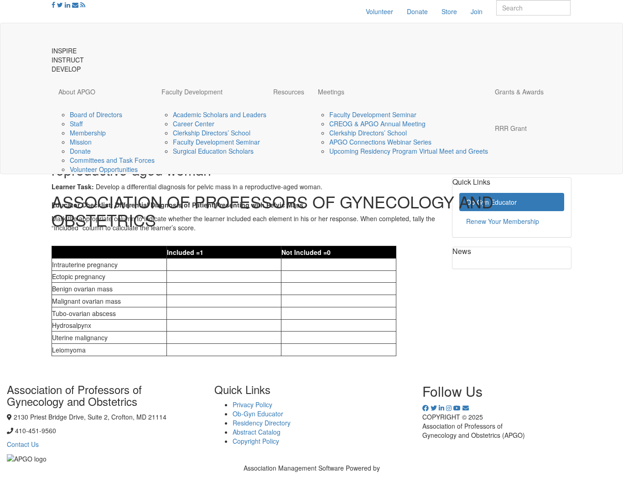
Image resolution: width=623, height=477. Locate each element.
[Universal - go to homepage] (97, 34)
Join (477, 11)
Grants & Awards (519, 91)
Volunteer (379, 11)
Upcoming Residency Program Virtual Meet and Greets (408, 151)
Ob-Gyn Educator (258, 413)
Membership (88, 132)
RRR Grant (511, 128)
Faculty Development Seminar (216, 141)
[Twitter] (60, 4)
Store (449, 11)
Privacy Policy (252, 404)
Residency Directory (262, 422)
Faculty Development (192, 91)
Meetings (331, 91)
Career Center (193, 123)
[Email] (75, 4)
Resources (288, 91)
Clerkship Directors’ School (211, 132)
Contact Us (23, 444)
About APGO (76, 91)
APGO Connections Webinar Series (380, 141)
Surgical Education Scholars (213, 151)
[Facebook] (53, 4)
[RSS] (82, 4)
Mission (81, 141)
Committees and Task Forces (112, 160)
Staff (76, 123)
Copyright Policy (256, 441)
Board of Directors (96, 114)
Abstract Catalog (256, 431)
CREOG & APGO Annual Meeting (377, 123)
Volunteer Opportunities (104, 169)
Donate (417, 11)
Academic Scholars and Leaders (219, 114)
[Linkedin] (67, 4)
